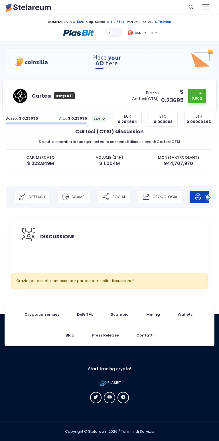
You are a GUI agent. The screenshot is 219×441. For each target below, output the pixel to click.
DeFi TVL (85, 314)
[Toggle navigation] (205, 7)
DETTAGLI (36, 197)
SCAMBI (78, 197)
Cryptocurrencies (42, 314)
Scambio (120, 314)
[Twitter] (96, 397)
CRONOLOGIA (164, 197)
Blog (70, 335)
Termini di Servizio (137, 431)
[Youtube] (109, 397)
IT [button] (152, 33)
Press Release (105, 335)
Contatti (145, 335)
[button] (78, 32)
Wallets (185, 314)
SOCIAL (118, 197)
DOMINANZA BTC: (62, 21)
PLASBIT (114, 382)
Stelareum (98, 431)
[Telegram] (123, 397)
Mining (153, 314)
